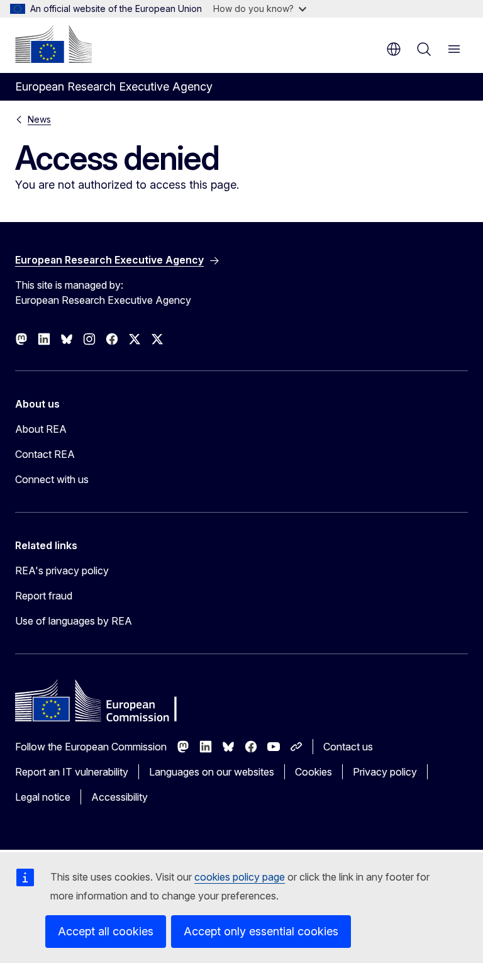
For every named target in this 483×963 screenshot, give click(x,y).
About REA (41, 429)
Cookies (313, 771)
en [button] (394, 49)
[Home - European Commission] (53, 44)
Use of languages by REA (73, 621)
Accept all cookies (105, 931)
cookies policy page (239, 877)
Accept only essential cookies (261, 931)
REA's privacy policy (62, 570)
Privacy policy (385, 771)
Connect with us (52, 479)
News (39, 119)
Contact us (348, 746)
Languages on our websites (211, 771)
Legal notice (42, 797)
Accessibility (119, 797)
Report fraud (43, 595)
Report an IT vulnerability (71, 771)
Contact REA (45, 454)
